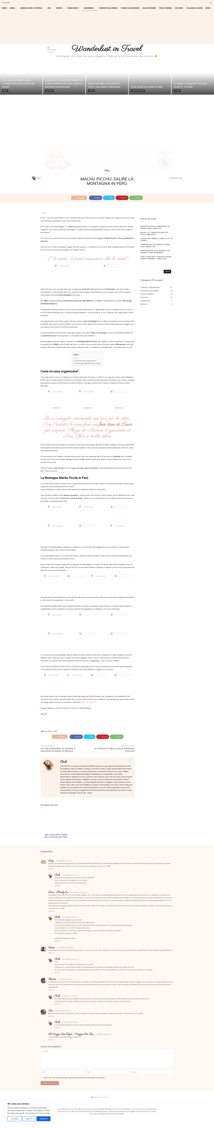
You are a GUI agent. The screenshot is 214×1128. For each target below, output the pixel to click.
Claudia (52, 979)
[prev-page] (141, 263)
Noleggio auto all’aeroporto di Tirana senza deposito (155, 227)
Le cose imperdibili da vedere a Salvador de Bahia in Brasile (58, 749)
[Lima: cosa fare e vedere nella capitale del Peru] (56, 821)
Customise (15, 1119)
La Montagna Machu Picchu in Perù (88, 363)
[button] (211, 3)
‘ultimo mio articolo (88, 702)
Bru (50, 1010)
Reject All (29, 1119)
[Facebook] (16, 3)
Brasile (5, 90)
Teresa (51, 947)
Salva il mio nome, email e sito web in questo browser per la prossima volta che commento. (74, 1077)
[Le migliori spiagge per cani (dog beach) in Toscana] (193, 77)
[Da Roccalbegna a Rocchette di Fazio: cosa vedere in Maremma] (107, 77)
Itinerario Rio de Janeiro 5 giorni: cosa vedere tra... (155, 245)
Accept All (43, 1119)
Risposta (51, 869)
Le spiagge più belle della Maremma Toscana (114, 749)
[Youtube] (112, 1120)
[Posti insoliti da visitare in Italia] (150, 77)
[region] (29, 1112)
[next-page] (145, 263)
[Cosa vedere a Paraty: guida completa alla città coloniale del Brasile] (21, 77)
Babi (39, 178)
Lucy (51, 861)
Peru (107, 170)
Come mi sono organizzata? (85, 361)
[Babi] (34, 178)
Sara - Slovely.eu (58, 892)
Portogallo (49, 90)
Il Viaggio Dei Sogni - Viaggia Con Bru (71, 1034)
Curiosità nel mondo (138, 90)
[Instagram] (21, 3)
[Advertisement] (107, 27)
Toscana (91, 90)
